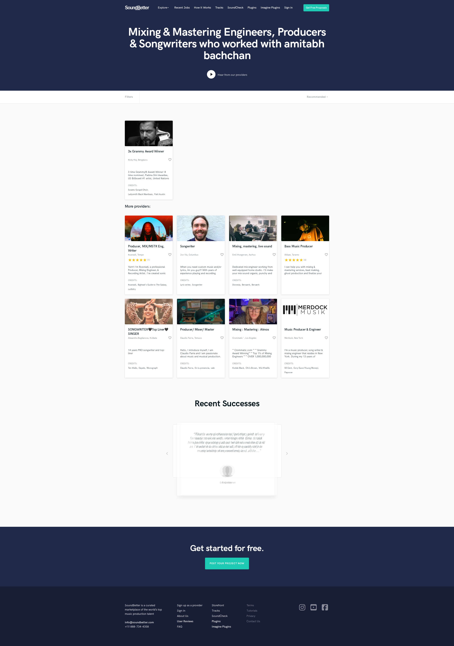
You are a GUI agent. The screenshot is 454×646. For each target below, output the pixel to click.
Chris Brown (251, 368)
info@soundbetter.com (139, 622)
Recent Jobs (182, 7)
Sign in (288, 7)
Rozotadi (132, 285)
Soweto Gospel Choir (138, 190)
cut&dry (132, 289)
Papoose (288, 372)
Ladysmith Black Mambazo (140, 194)
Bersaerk (246, 285)
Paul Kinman (227, 483)
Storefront (218, 605)
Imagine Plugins (270, 7)
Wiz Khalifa (264, 368)
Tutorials (252, 610)
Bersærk (255, 285)
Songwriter (197, 285)
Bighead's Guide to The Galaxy (152, 285)
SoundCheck (235, 7)
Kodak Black (238, 368)
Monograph (152, 368)
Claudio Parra (186, 368)
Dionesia (236, 285)
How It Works (202, 7)
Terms (250, 605)
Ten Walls (132, 368)
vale (213, 368)
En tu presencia (202, 368)
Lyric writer (185, 285)
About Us (182, 616)
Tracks (219, 7)
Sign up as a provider (190, 605)
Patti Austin (159, 194)
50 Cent (288, 368)
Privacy (251, 616)
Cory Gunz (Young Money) (306, 368)
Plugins (252, 7)
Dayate (142, 368)
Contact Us (253, 621)
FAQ (179, 626)
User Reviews (185, 621)
